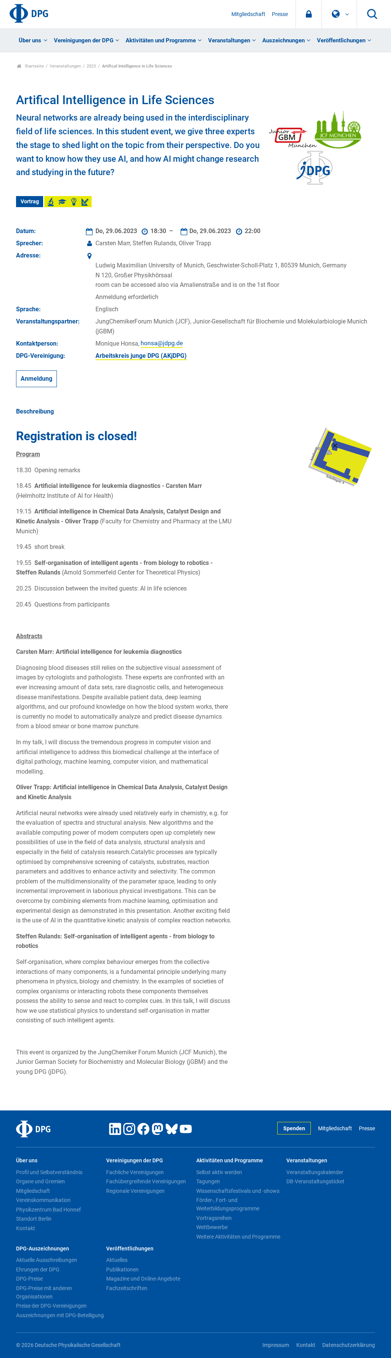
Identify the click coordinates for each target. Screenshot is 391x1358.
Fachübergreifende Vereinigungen (146, 1181)
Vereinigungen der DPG (83, 40)
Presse (280, 14)
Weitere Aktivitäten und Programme (238, 1237)
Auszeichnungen (283, 40)
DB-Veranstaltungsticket (315, 1181)
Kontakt (25, 1228)
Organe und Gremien (40, 1181)
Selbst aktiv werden (219, 1172)
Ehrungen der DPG (38, 1269)
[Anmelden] (309, 14)
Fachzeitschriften (126, 1288)
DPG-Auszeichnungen (42, 1248)
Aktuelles (117, 1260)
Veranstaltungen (229, 40)
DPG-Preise (29, 1279)
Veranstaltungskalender (314, 1172)
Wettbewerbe (212, 1227)
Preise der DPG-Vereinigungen (51, 1306)
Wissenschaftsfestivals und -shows (238, 1191)
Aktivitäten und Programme (161, 40)
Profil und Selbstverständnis (49, 1172)
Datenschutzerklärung (348, 1345)
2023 (91, 66)
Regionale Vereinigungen (135, 1191)
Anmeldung (36, 378)
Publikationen (122, 1269)
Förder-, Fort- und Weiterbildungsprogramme (227, 1204)
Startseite (34, 66)
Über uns (30, 40)
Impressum (275, 1345)
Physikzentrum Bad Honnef (48, 1210)
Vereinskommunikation (43, 1200)
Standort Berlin (34, 1219)
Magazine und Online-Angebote (143, 1279)
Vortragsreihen (214, 1218)
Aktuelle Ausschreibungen (46, 1260)
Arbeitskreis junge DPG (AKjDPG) (141, 355)
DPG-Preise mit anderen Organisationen (44, 1292)
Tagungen (208, 1181)
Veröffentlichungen (341, 40)
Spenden (294, 1128)
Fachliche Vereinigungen (135, 1172)
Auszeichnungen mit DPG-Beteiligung (60, 1315)
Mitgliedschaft (248, 14)
